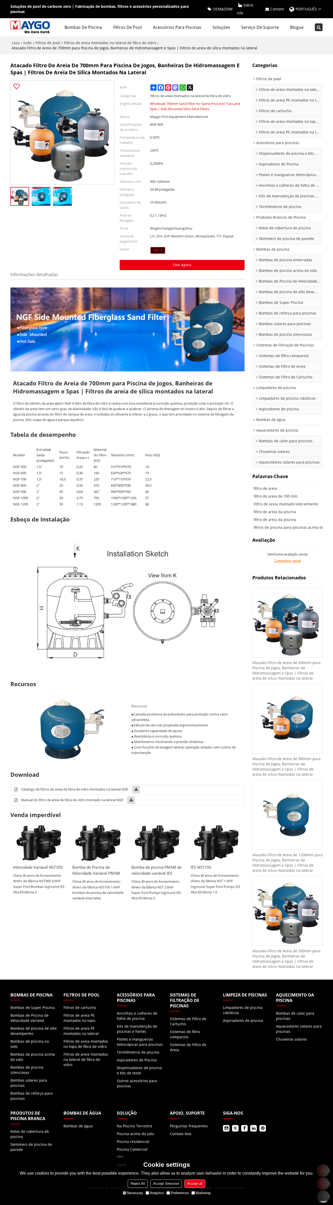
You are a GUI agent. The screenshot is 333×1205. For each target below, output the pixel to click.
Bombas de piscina (83, 27)
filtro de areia (265, 488)
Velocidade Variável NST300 (38, 867)
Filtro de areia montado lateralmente (286, 503)
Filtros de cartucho (79, 1007)
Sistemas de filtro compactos (185, 1034)
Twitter (235, 1128)
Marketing (203, 1193)
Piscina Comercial (132, 1149)
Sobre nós (245, 9)
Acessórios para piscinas (177, 27)
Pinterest (262, 1128)
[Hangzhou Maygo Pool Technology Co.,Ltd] (31, 27)
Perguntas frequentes (189, 1125)
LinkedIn (253, 1128)
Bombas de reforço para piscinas (31, 1096)
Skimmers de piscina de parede (31, 1147)
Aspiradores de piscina (243, 1020)
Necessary (135, 1193)
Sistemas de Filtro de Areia (188, 1047)
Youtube (226, 1128)
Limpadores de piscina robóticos (242, 1010)
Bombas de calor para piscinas (295, 1016)
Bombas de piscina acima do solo (32, 1057)
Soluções (221, 27)
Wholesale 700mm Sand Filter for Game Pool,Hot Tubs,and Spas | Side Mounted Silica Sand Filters (195, 106)
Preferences (180, 1193)
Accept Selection (166, 1184)
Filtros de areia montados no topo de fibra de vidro (85, 1044)
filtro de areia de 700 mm (276, 496)
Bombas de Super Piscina (32, 1007)
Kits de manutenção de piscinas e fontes (137, 1029)
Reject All (138, 1184)
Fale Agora (182, 264)
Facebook (244, 1128)
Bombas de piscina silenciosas (26, 1070)
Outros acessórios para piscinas (137, 1083)
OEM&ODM (223, 8)
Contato (277, 8)
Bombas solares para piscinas (28, 1083)
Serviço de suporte (260, 27)
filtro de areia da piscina (275, 511)
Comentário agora (287, 561)
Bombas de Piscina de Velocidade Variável (29, 1018)
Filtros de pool (127, 27)
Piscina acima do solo (135, 1133)
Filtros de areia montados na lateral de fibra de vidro (110, 42)
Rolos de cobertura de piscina (29, 1134)
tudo (27, 42)
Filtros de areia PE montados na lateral (81, 1031)
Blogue (297, 27)
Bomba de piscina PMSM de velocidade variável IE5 (156, 870)
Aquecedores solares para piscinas (299, 1029)
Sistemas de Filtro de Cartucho (188, 1021)
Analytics (157, 1193)
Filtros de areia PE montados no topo (79, 1018)
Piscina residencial (133, 1141)
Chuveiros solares (291, 1039)
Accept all (194, 1184)
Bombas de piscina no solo (29, 1044)
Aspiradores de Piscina (137, 1059)
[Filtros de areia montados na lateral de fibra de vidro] (157, 250)
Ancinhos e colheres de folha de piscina (137, 1016)
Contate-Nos (180, 1133)
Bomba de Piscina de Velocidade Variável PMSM (96, 870)
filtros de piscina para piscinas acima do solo (293, 527)
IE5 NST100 (201, 867)
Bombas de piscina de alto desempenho (33, 1031)
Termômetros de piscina (138, 1052)
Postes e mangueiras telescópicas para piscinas (140, 1042)
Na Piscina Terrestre (134, 1125)
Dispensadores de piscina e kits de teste (139, 1070)
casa (16, 42)
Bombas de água (78, 1125)
